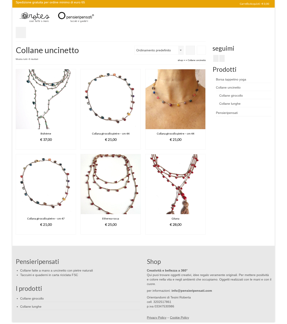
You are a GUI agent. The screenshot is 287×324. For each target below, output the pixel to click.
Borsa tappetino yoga (231, 79)
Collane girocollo (231, 95)
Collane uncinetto (228, 87)
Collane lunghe (230, 103)
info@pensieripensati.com (191, 290)
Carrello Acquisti (254, 3)
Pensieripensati (227, 113)
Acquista (46, 146)
